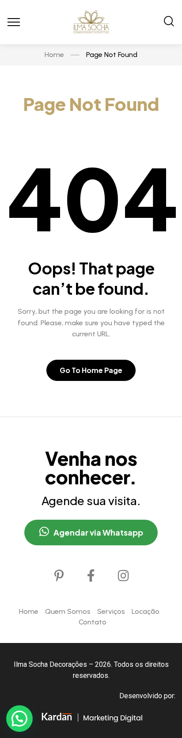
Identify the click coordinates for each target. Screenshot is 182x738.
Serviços (111, 611)
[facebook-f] (91, 576)
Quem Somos (68, 611)
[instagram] (123, 576)
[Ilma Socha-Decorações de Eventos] (90, 22)
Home (28, 611)
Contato (92, 622)
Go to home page (91, 370)
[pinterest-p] (59, 576)
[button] (19, 718)
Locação (145, 611)
